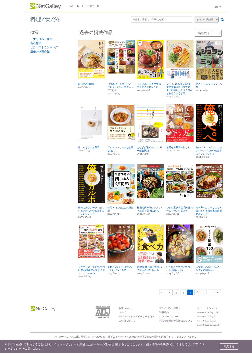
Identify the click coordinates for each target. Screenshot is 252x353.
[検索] (222, 20)
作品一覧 (74, 5)
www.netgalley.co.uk (208, 324)
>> (218, 292)
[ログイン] (218, 6)
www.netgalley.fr (206, 316)
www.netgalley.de (206, 320)
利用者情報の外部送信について (175, 320)
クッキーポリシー (168, 316)
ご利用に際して (127, 320)
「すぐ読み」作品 (41, 39)
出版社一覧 (92, 5)
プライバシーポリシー (171, 308)
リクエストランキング (44, 47)
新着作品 (35, 43)
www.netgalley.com (208, 312)
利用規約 (164, 312)
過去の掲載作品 (40, 51)
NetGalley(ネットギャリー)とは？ (137, 316)
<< (162, 292)
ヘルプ (122, 312)
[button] (91, 59)
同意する (228, 346)
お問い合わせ (126, 308)
